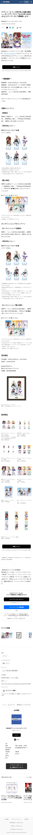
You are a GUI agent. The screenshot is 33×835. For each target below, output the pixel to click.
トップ (3, 704)
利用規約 (26, 819)
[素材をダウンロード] (17, 27)
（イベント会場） (14, 677)
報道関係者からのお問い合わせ (16, 822)
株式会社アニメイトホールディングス (16, 728)
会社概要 (6, 819)
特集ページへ (16, 67)
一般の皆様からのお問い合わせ (16, 829)
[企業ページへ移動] (17, 719)
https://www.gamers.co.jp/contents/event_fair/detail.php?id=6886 (16, 683)
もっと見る (29, 777)
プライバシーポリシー (16, 819)
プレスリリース (11, 704)
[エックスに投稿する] (7, 27)
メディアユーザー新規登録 (16, 607)
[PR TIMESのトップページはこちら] (6, 2)
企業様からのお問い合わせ (16, 826)
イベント (5, 656)
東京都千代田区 (5, 677)
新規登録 (26, 2)
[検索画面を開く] (31, 2)
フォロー (16, 735)
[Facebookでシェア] (10, 27)
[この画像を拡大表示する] (7, 635)
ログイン (21, 2)
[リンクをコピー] (20, 27)
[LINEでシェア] (13, 27)
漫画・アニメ (6, 663)
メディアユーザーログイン (16, 599)
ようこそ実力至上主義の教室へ (10, 670)
